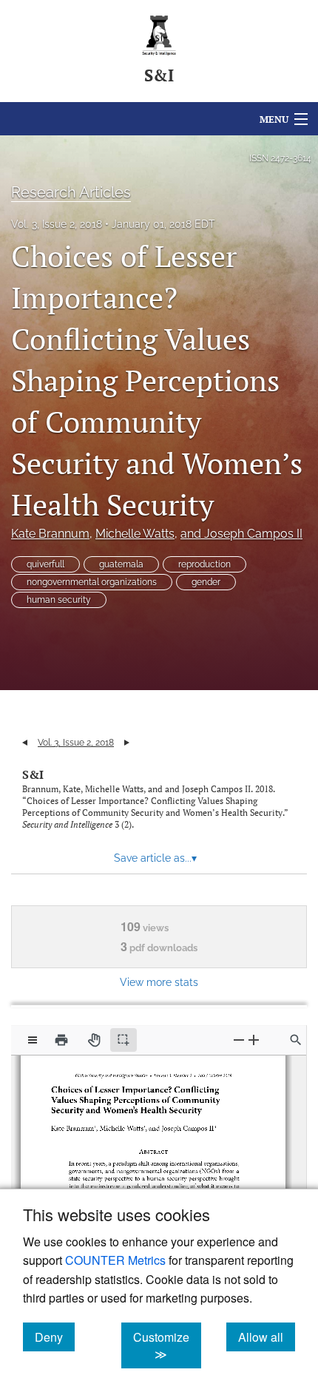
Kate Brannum (50, 534)
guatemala (121, 564)
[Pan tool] (94, 1040)
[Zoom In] (254, 1039)
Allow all (266, 1336)
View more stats (159, 982)
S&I (33, 774)
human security (59, 600)
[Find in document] (296, 1040)
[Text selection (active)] (123, 1040)
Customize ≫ (167, 1345)
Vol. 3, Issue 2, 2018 (56, 224)
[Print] (61, 1040)
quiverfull (45, 564)
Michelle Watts (135, 534)
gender (206, 582)
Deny (55, 1336)
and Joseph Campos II (241, 534)
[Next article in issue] (127, 742)
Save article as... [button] (155, 858)
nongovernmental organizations (92, 582)
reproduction (204, 564)
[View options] (32, 1040)
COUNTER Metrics (115, 1260)
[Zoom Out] (239, 1039)
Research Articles (71, 192)
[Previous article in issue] (25, 742)
